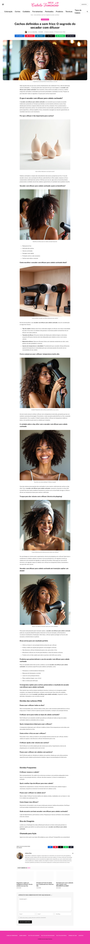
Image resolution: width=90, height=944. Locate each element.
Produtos (59, 11)
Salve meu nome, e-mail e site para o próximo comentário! (33, 917)
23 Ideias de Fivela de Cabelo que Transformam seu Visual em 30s (45, 884)
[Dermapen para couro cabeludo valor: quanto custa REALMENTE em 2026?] (64, 876)
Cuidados (26, 11)
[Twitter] (5, 92)
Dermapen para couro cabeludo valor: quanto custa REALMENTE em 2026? (64, 884)
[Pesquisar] (87, 11)
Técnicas (68, 11)
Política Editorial (61, 935)
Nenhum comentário (49, 31)
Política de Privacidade (47, 935)
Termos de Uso (72, 935)
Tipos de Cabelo (78, 11)
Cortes (17, 11)
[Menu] (3, 4)
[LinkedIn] (5, 96)
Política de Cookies (33, 935)
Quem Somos (22, 935)
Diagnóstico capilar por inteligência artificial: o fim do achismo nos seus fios (24, 884)
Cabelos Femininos (12, 935)
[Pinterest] (5, 100)
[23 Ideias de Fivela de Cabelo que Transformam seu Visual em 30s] (45, 876)
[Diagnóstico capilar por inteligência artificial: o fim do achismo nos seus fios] (25, 876)
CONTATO (84, 4)
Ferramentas (37, 11)
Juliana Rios (34, 31)
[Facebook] (5, 89)
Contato (81, 935)
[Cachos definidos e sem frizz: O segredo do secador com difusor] (45, 60)
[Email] (5, 103)
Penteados (49, 11)
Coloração (8, 11)
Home (32, 14)
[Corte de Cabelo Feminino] (45, 4)
